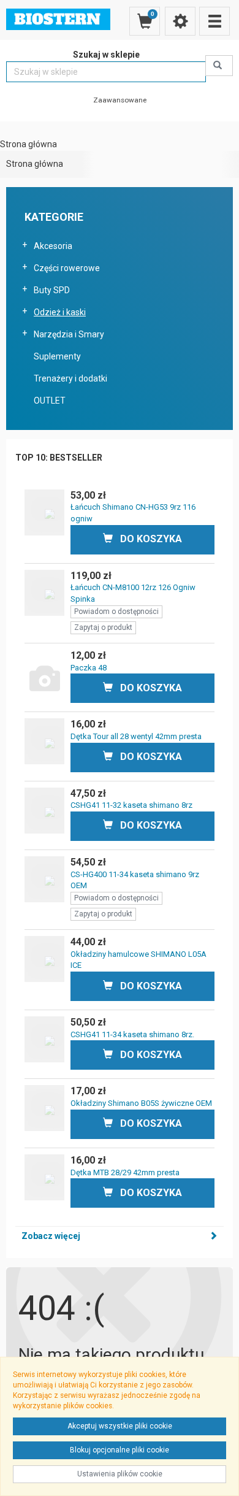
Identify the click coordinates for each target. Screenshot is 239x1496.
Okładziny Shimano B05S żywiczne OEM (141, 1103)
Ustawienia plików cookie (119, 1474)
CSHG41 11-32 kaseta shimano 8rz (131, 805)
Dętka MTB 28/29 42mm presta (125, 1172)
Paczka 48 (88, 667)
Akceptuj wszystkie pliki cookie (119, 1426)
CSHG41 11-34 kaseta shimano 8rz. (132, 1034)
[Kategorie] (214, 21)
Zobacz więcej (50, 1236)
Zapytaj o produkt (103, 627)
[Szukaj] (219, 65)
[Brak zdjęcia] (44, 673)
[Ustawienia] (180, 21)
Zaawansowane (119, 100)
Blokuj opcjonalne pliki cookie (119, 1450)
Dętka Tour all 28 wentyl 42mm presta (136, 736)
